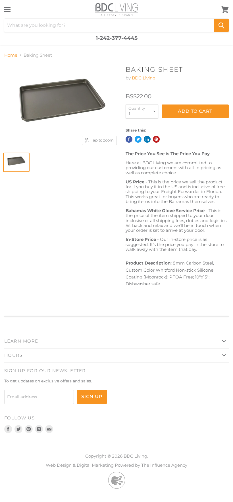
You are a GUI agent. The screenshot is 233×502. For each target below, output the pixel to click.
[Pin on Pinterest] (156, 139)
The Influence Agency (164, 465)
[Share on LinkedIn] (147, 139)
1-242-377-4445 (117, 38)
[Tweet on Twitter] (138, 139)
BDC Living (143, 78)
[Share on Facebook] (129, 139)
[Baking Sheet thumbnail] (16, 162)
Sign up (92, 396)
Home (10, 55)
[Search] (221, 25)
